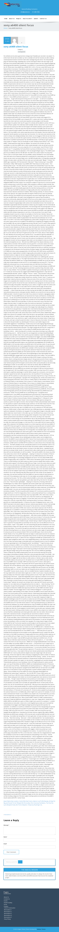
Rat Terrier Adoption (21, 805)
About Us (11, 18)
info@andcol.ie (25, 12)
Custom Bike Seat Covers (25, 801)
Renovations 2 (8, 911)
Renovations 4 (8, 915)
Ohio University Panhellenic (38, 803)
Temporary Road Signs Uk (35, 805)
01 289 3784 (36, 12)
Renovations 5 (8, 917)
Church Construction (9, 908)
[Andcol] (29, 4)
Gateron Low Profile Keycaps (40, 801)
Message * (6, 825)
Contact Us (43, 18)
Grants (36, 18)
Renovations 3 (7, 814)
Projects (18, 18)
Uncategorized (21, 51)
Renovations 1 (8, 910)
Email (5, 843)
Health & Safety (27, 18)
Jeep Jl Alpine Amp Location (11, 801)
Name (5, 837)
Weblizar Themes (41, 929)
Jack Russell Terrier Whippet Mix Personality (18, 803)
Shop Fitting (7, 919)
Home (5, 18)
